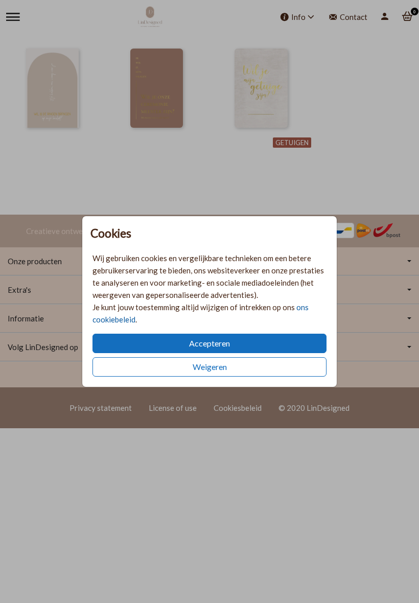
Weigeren (210, 367)
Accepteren (209, 343)
